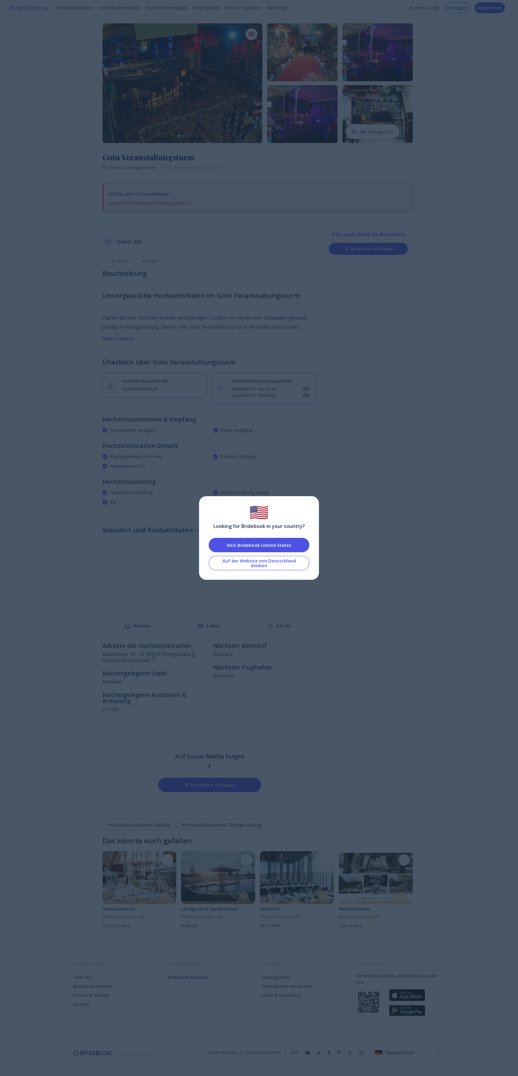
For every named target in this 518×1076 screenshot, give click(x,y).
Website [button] (141, 626)
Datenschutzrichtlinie (263, 1052)
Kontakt (149, 261)
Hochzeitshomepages (166, 7)
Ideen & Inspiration (243, 7)
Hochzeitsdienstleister (119, 7)
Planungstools (206, 7)
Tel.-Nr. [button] (284, 626)
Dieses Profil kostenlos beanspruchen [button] (147, 203)
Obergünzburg (141, 167)
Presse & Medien (91, 995)
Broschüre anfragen (372, 249)
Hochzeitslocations (74, 7)
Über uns (82, 977)
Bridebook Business (187, 977)
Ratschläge (277, 7)
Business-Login (424, 7)
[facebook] (210, 766)
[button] (112, 83)
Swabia (117, 167)
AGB (294, 1052)
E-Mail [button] (212, 626)
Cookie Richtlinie (223, 1052)
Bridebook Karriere (93, 986)
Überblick (118, 261)
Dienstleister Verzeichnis (287, 986)
